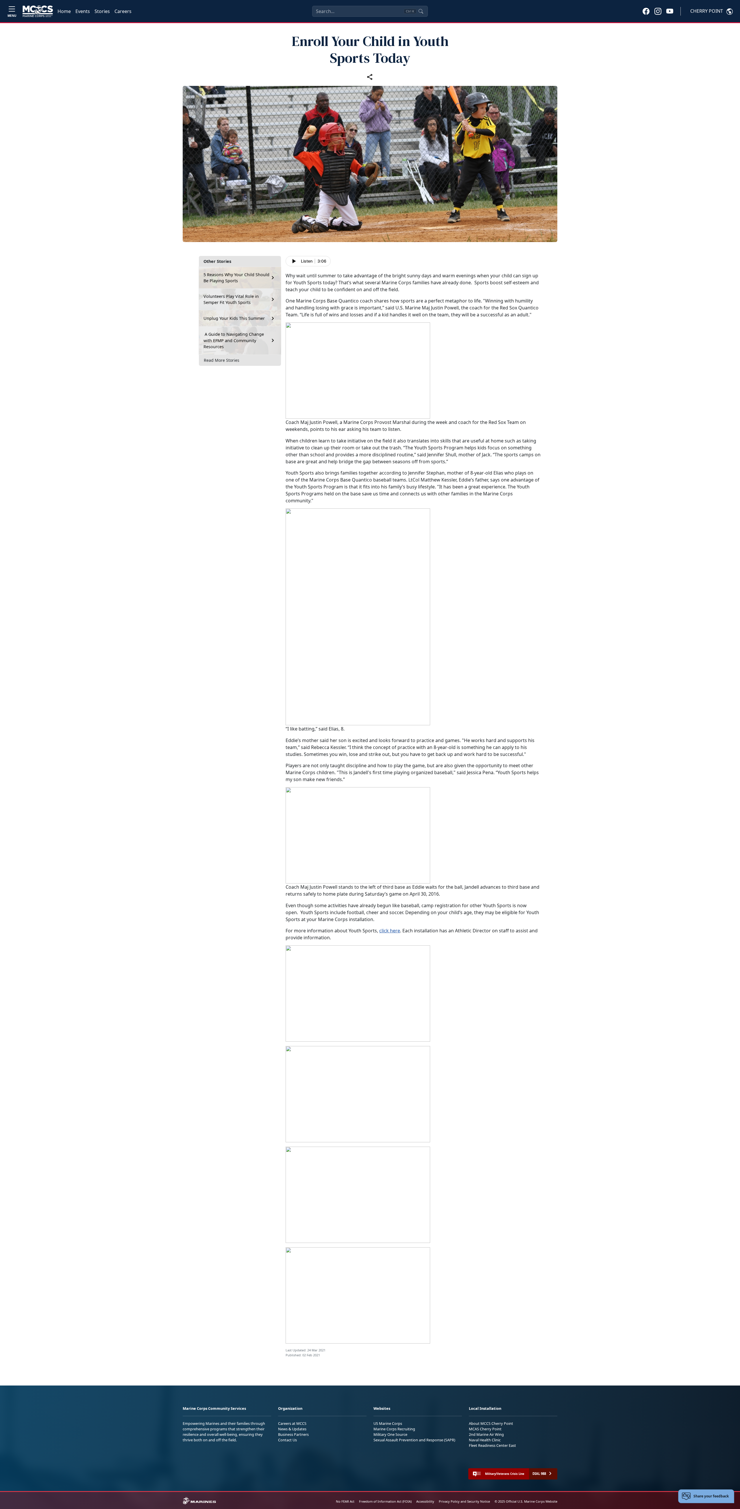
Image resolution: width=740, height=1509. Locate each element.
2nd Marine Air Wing (486, 1434)
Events (82, 11)
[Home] (38, 11)
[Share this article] (370, 76)
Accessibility (425, 1501)
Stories (102, 11)
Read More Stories (221, 360)
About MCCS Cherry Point (491, 1423)
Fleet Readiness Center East (492, 1445)
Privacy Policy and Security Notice (464, 1501)
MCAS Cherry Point (485, 1428)
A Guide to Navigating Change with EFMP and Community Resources (234, 340)
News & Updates (292, 1428)
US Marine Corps (387, 1423)
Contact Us (287, 1439)
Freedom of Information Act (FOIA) (385, 1501)
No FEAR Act (345, 1501)
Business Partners (293, 1434)
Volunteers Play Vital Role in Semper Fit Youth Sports (231, 299)
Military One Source (390, 1434)
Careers (123, 11)
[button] (646, 11)
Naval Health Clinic (485, 1439)
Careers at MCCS (292, 1423)
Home (64, 11)
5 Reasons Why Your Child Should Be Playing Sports (236, 278)
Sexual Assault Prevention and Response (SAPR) (414, 1439)
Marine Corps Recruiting (394, 1428)
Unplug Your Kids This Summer (234, 318)
